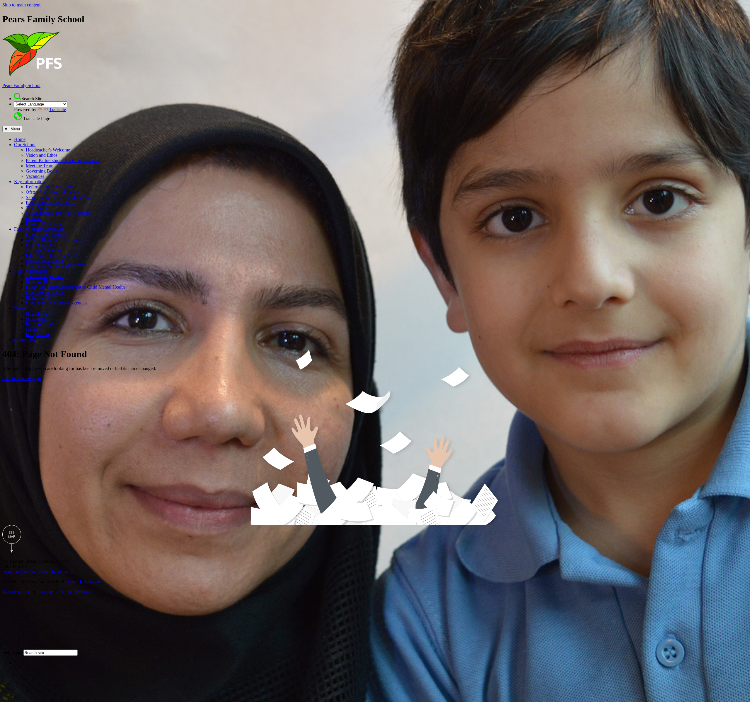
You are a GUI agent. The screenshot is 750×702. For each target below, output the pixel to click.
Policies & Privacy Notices (50, 202)
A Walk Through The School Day (57, 239)
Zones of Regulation (45, 276)
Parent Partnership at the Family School (62, 160)
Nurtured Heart (40, 281)
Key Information (29, 181)
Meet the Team (39, 165)
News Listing (38, 313)
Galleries (34, 329)
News (19, 308)
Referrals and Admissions (49, 186)
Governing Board (42, 170)
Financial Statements (45, 223)
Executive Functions (45, 292)
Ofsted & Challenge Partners (52, 192)
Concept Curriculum (45, 250)
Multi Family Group (44, 260)
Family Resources (30, 271)
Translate (57, 109)
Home (19, 139)
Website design (16, 591)
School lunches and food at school (57, 213)
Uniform (34, 218)
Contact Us (24, 339)
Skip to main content (21, 4)
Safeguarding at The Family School (58, 197)
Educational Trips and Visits (52, 255)
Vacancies (35, 176)
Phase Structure (40, 244)
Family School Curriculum (38, 228)
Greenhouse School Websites (64, 591)
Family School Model (46, 234)
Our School (24, 144)
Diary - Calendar (41, 323)
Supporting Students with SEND (56, 265)
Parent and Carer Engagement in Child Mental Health (75, 286)
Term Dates (36, 207)
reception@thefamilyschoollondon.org (37, 571)
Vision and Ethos (41, 155)
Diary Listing (38, 334)
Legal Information (84, 581)
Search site (12, 652)
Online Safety (38, 297)
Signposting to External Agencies (56, 302)
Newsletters (36, 318)
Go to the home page (21, 378)
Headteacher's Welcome (48, 149)
